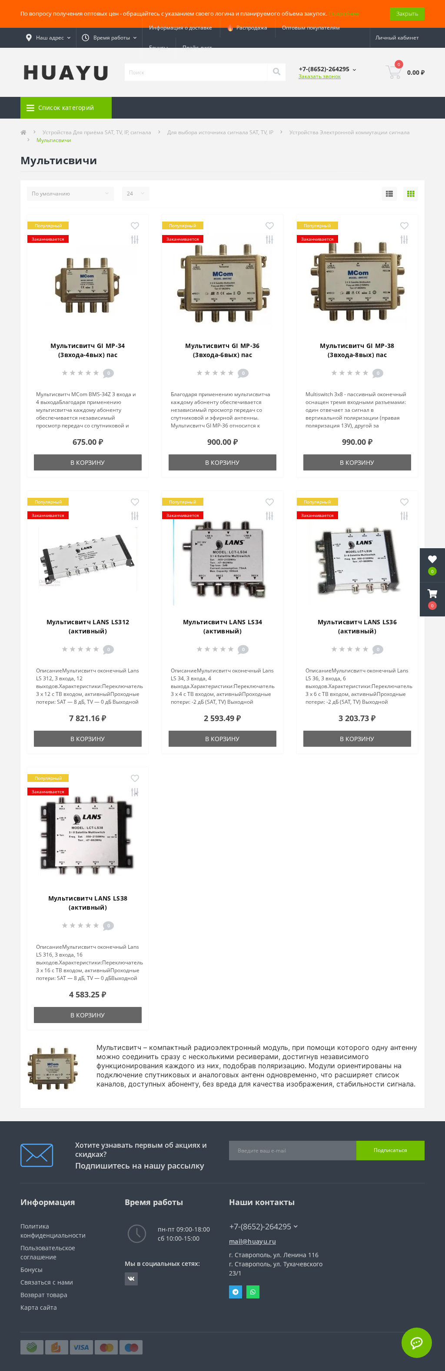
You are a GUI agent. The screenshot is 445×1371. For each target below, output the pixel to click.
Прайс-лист (197, 47)
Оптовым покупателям (311, 27)
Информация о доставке (180, 27)
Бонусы (158, 47)
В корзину (87, 462)
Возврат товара (43, 1295)
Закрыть (407, 13)
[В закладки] (135, 226)
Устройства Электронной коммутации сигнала (349, 132)
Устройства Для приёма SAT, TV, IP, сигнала (97, 132)
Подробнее (344, 13)
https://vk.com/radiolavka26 (131, 1278)
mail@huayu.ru (252, 1241)
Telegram (235, 1291)
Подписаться (390, 1150)
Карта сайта (38, 1307)
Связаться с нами (46, 1282)
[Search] (276, 72)
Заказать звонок (320, 76)
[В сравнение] (135, 240)
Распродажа (250, 27)
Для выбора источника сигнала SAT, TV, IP (220, 132)
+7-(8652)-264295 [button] (260, 1227)
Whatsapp (252, 1291)
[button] (432, 599)
